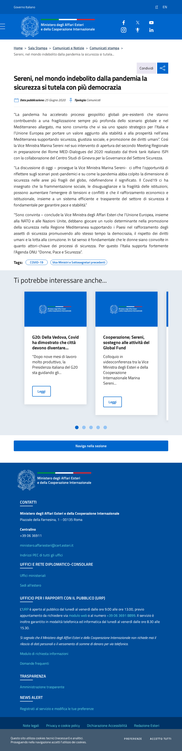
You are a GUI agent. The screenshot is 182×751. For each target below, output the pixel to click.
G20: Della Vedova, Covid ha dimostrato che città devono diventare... (55, 342)
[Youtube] (149, 22)
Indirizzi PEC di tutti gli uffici (41, 555)
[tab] (77, 427)
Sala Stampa (37, 48)
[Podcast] (135, 29)
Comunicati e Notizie (68, 48)
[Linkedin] (149, 29)
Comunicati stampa (104, 48)
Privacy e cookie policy (63, 725)
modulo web (78, 615)
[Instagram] (121, 29)
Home (18, 48)
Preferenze (133, 738)
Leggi (42, 391)
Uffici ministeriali (33, 575)
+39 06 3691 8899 (121, 615)
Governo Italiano (24, 7)
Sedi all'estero (30, 585)
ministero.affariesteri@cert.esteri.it (46, 545)
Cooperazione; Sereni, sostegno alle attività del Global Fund (126, 342)
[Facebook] (121, 22)
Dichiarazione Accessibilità (107, 725)
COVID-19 (36, 261)
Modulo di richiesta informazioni (44, 653)
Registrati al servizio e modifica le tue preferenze (57, 708)
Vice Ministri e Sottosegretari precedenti (78, 261)
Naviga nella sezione (91, 446)
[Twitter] (135, 22)
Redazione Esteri (146, 725)
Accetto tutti (160, 738)
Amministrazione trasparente (42, 687)
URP (25, 609)
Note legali (31, 725)
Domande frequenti (34, 663)
